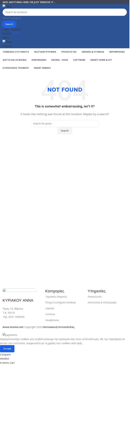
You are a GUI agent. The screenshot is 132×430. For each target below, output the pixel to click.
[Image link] (20, 291)
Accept (7, 348)
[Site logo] (7, 6)
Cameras (50, 314)
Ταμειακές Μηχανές (56, 296)
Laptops (49, 308)
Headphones (52, 320)
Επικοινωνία (94, 296)
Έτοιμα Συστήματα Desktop (60, 302)
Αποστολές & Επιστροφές (102, 302)
